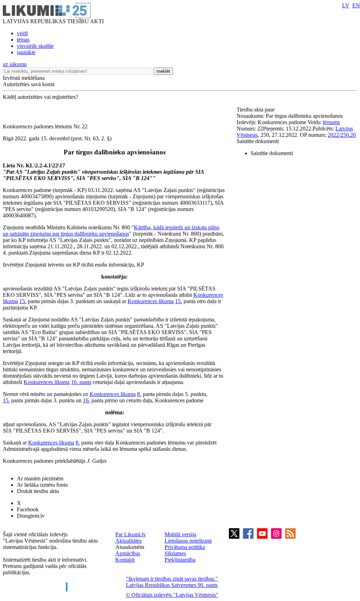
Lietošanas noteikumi (188, 541)
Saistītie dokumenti (258, 141)
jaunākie (26, 52)
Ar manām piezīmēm (40, 478)
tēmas (23, 40)
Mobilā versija (180, 534)
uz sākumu (15, 64)
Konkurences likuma (151, 301)
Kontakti (125, 560)
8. (139, 394)
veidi (22, 33)
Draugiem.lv (31, 516)
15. (22, 301)
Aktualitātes (128, 541)
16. (86, 400)
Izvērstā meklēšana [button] (24, 78)
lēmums (331, 122)
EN (356, 5)
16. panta (81, 382)
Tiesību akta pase (256, 110)
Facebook (28, 509)
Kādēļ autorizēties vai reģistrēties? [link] (40, 97)
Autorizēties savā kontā (28, 84)
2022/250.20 (342, 135)
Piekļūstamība (180, 560)
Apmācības (127, 553)
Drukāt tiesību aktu (38, 491)
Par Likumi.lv (130, 534)
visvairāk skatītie (35, 46)
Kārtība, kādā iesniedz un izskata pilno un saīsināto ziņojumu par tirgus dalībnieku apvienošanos (111, 230)
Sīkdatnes (175, 553)
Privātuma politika (185, 547)
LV (345, 5)
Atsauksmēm (129, 547)
